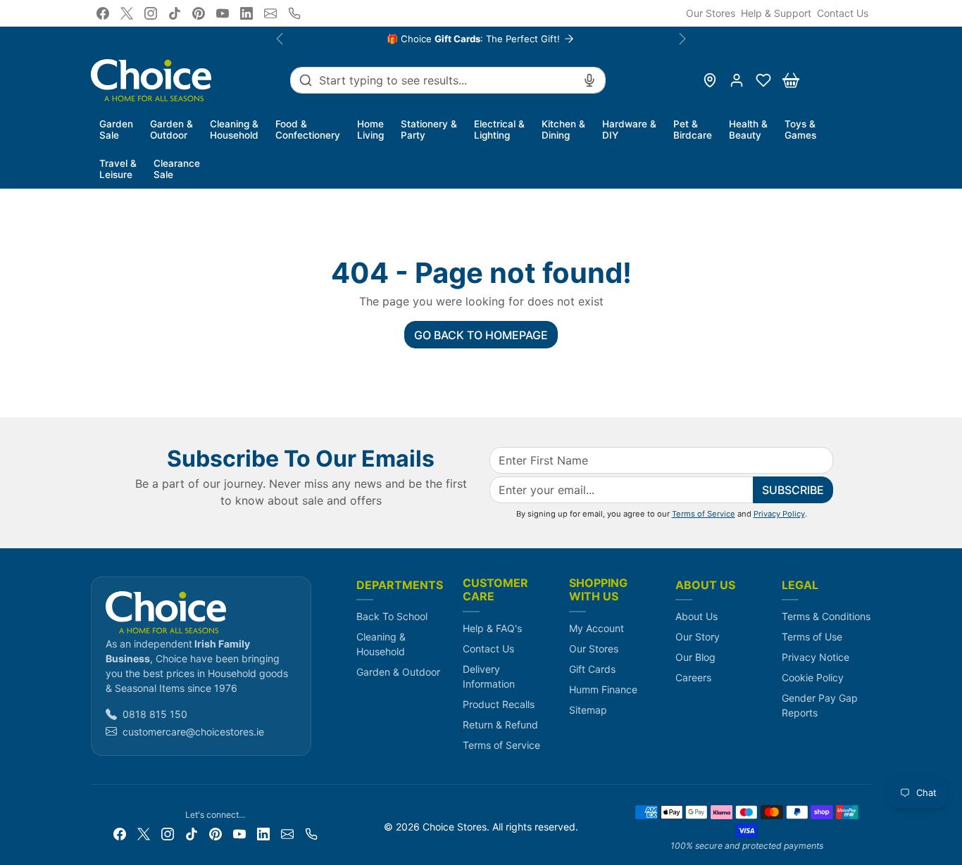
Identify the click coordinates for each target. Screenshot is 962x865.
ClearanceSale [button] (177, 169)
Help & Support (776, 13)
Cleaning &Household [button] (234, 129)
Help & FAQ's (492, 628)
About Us (696, 616)
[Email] (270, 13)
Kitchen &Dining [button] (563, 129)
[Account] (736, 80)
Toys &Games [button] (800, 129)
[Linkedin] (246, 13)
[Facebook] (103, 13)
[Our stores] (709, 80)
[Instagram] (151, 13)
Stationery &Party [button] (429, 129)
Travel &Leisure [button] (118, 169)
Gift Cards (592, 669)
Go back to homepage (481, 335)
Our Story (697, 637)
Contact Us (842, 13)
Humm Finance (603, 689)
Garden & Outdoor (398, 672)
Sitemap (588, 710)
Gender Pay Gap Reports (820, 705)
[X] (127, 13)
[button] (763, 80)
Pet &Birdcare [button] (692, 129)
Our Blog (695, 657)
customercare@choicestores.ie (193, 732)
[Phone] (294, 13)
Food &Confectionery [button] (307, 129)
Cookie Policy (813, 677)
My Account (596, 628)
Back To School (391, 616)
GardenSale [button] (116, 129)
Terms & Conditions (826, 616)
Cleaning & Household (381, 644)
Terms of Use (812, 637)
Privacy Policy (779, 514)
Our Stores (710, 13)
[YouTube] (223, 13)
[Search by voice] (589, 80)
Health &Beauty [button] (748, 129)
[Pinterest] (199, 13)
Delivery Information (489, 676)
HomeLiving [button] (370, 129)
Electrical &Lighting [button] (499, 129)
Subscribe (793, 490)
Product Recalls (499, 704)
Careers (693, 677)
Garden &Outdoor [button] (171, 129)
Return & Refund (500, 725)
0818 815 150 (155, 714)
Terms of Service (703, 514)
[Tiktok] (175, 13)
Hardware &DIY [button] (629, 129)
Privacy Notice (815, 657)
